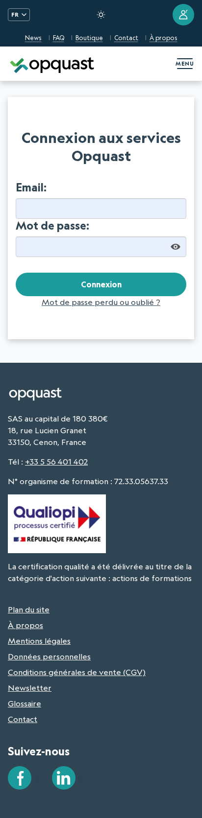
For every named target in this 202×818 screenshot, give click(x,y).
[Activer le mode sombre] (101, 14)
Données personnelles (49, 656)
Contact (126, 38)
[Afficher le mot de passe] (175, 247)
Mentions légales (39, 641)
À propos (163, 38)
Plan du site (29, 609)
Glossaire (24, 703)
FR (15, 14)
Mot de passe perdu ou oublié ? (101, 302)
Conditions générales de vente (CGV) (77, 672)
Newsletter (29, 688)
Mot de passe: (52, 226)
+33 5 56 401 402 (56, 462)
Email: (31, 187)
